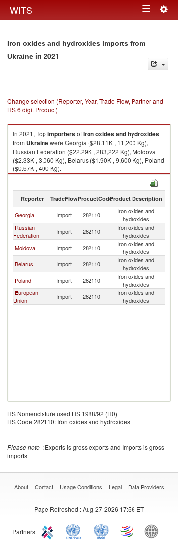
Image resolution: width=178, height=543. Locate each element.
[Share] (158, 64)
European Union (25, 296)
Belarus (24, 264)
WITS (21, 9)
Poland (23, 280)
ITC (49, 531)
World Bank (154, 531)
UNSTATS (101, 531)
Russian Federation (26, 231)
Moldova (25, 247)
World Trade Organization (127, 531)
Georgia (24, 215)
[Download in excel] (154, 181)
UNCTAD (75, 531)
